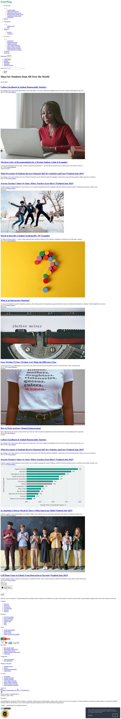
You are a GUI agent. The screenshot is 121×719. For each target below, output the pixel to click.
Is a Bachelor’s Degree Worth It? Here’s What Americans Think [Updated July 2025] (36, 510)
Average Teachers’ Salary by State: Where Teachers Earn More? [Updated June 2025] (37, 183)
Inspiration (6, 64)
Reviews (9, 32)
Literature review (8, 666)
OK (115, 715)
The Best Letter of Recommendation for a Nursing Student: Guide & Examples (34, 162)
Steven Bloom (12, 92)
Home (5, 71)
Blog (8, 27)
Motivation (7, 62)
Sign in (7, 51)
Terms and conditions (9, 630)
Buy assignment (8, 660)
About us (6, 29)
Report (5, 668)
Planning (6, 61)
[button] (62, 7)
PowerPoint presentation (10, 669)
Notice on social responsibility (12, 634)
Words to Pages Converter (14, 48)
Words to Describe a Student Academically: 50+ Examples (25, 236)
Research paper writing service (15, 14)
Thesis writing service (13, 11)
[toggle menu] (9, 56)
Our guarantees (8, 608)
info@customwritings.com (10, 690)
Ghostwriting (7, 670)
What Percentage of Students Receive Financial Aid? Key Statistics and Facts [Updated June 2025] (42, 173)
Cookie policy (7, 631)
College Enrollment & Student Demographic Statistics (23, 87)
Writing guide (10, 26)
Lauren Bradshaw (11, 167)
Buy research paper (9, 648)
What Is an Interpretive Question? (15, 300)
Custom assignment (9, 659)
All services (10, 17)
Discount (6, 610)
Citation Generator (12, 44)
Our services (7, 607)
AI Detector (10, 41)
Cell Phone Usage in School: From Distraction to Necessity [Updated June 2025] (34, 575)
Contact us (10, 33)
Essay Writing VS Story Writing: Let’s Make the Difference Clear (28, 362)
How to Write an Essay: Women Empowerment (21, 428)
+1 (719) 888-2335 (24, 690)
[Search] (23, 68)
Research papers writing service (12, 652)
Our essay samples (9, 617)
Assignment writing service (14, 16)
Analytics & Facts (8, 65)
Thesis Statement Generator (14, 49)
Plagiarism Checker (12, 42)
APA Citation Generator (13, 45)
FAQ (5, 624)
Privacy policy (7, 633)
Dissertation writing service (14, 13)
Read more (90, 715)
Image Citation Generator (13, 47)
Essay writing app (8, 618)
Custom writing (11, 10)
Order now (7, 52)
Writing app (7, 653)
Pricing (6, 19)
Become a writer (8, 620)
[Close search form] (24, 68)
